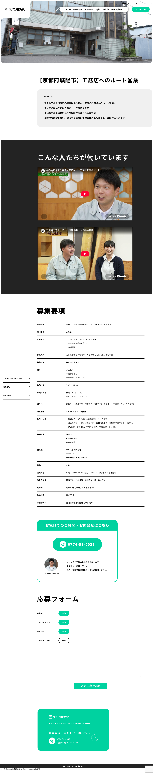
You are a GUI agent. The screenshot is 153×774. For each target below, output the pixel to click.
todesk (32, 769)
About (68, 9)
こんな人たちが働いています (13, 378)
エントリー (141, 9)
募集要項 (6, 387)
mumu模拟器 (12, 769)
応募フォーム (8, 395)
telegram (27, 769)
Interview (88, 9)
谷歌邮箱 (20, 769)
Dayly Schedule (102, 9)
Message (77, 9)
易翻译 (37, 769)
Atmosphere (116, 9)
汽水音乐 (3, 769)
